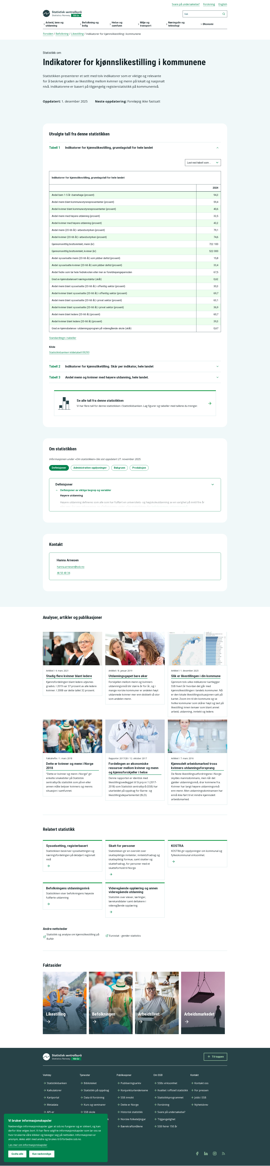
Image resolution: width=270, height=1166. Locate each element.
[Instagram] (215, 1153)
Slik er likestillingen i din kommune (195, 676)
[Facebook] (197, 1153)
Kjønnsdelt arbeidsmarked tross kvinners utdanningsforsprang (194, 766)
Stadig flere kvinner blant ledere (69, 676)
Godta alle (17, 1153)
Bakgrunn (119, 467)
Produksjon (139, 467)
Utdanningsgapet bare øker (128, 676)
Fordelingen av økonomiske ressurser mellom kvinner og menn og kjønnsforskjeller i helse (133, 768)
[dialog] (56, 1138)
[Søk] (223, 13)
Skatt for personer (122, 846)
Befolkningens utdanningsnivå (67, 888)
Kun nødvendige (41, 1153)
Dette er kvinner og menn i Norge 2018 (69, 766)
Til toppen (218, 1056)
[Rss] (223, 1153)
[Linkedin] (206, 1153)
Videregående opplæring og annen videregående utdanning (133, 890)
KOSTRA (177, 846)
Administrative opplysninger (90, 467)
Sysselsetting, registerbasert (67, 846)
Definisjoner (59, 467)
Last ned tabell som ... (199, 162)
